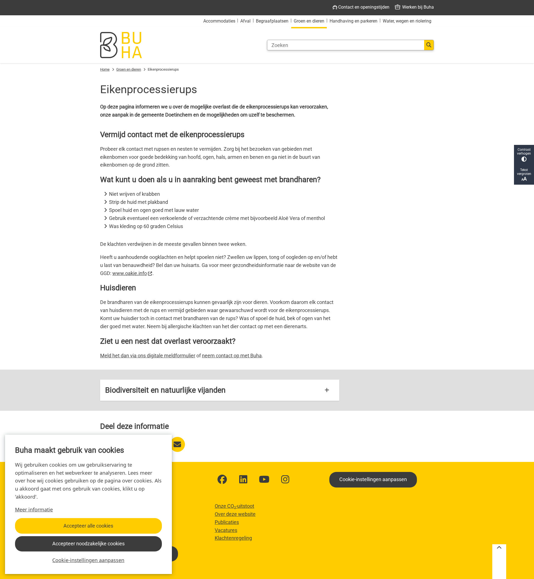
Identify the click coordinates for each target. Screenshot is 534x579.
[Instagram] (285, 479)
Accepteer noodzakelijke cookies (88, 543)
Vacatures (226, 530)
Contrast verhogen (524, 151)
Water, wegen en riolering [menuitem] (407, 21)
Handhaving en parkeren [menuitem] (353, 21)
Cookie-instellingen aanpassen (88, 560)
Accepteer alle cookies (88, 526)
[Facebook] (222, 479)
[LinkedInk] (243, 479)
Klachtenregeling (233, 538)
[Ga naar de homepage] (121, 45)
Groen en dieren (128, 69)
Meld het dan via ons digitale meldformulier (147, 355)
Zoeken (429, 45)
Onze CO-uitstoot (234, 506)
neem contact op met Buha (232, 355)
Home (105, 69)
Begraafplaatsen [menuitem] (272, 21)
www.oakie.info (129, 273)
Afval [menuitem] (245, 21)
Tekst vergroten (524, 172)
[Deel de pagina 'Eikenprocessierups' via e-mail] (177, 444)
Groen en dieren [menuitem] (309, 21)
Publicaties (227, 522)
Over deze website (235, 514)
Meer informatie (34, 509)
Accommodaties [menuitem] (219, 21)
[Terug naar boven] (499, 561)
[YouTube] (264, 479)
